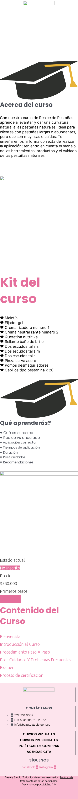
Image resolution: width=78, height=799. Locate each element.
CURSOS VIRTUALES (39, 734)
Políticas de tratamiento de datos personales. (46, 779)
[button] (39, 19)
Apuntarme (10, 599)
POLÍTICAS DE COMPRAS (39, 745)
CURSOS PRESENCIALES (39, 740)
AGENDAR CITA (39, 751)
